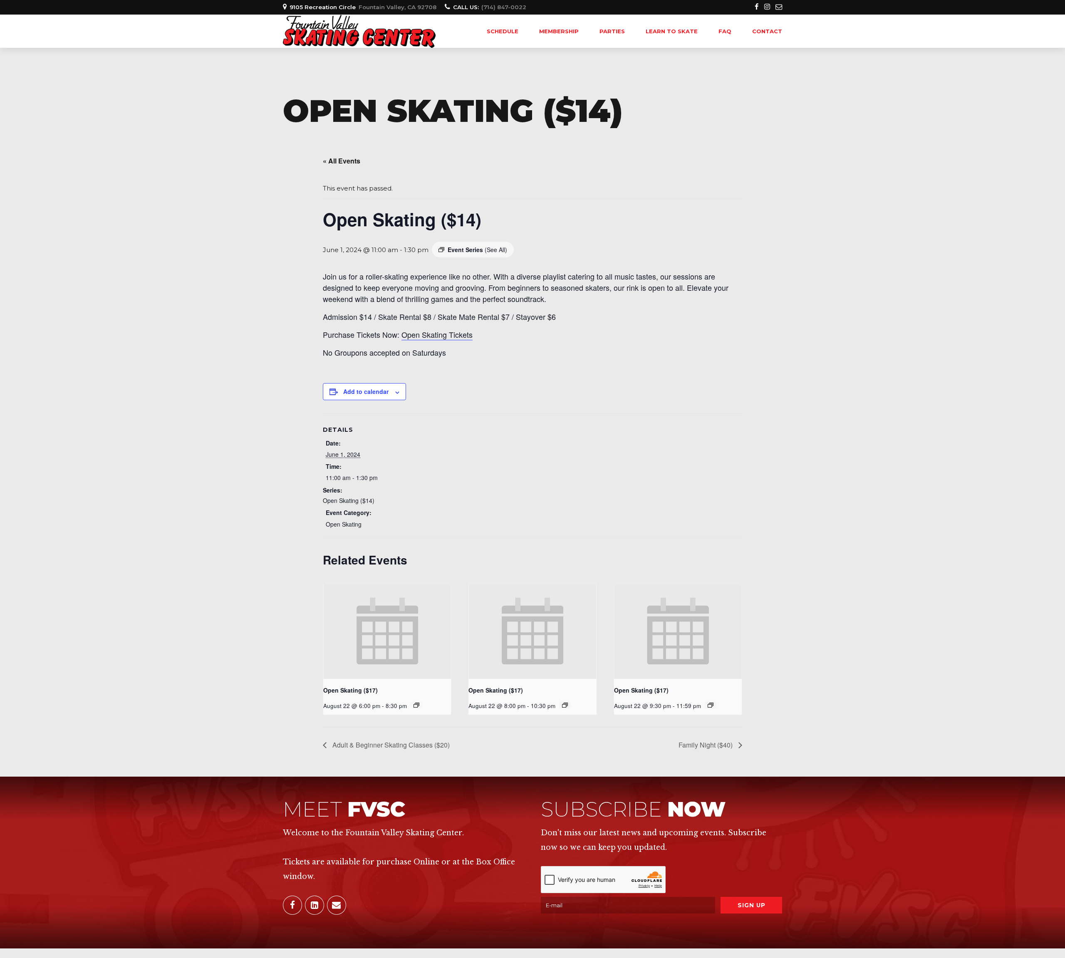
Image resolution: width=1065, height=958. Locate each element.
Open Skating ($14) (348, 500)
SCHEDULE (502, 31)
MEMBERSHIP (559, 31)
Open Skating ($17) (350, 690)
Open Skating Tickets (437, 334)
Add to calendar (366, 391)
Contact (767, 31)
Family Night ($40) (706, 745)
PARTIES (612, 31)
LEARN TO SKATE (672, 31)
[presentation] (387, 631)
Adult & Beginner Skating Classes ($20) (390, 745)
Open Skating (344, 524)
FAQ (724, 31)
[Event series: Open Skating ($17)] (416, 705)
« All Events (341, 161)
